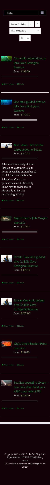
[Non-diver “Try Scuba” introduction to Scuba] (6, 145)
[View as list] (27, 38)
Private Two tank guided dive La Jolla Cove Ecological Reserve (29, 261)
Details (21, 84)
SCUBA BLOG (29, 457)
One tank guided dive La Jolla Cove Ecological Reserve (29, 106)
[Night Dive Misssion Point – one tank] (6, 344)
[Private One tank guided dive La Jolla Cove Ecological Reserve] (6, 301)
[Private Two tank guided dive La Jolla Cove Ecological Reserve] (6, 258)
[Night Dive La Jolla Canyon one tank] (6, 218)
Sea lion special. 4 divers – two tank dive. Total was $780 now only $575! (31, 387)
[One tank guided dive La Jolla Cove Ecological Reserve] (6, 102)
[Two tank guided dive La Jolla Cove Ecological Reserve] (6, 58)
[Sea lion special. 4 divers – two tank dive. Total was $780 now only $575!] (6, 383)
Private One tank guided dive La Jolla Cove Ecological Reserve (29, 305)
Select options (9, 84)
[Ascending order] (37, 24)
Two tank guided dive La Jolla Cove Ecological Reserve (30, 63)
